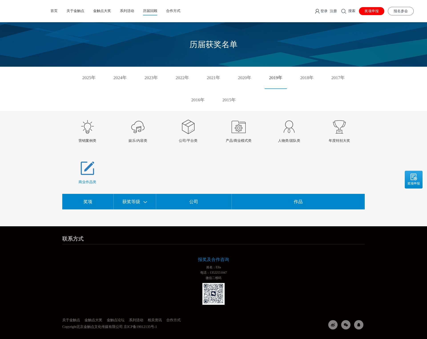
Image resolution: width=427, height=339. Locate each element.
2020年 (244, 77)
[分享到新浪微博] (333, 324)
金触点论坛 (116, 320)
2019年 (275, 77)
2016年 (198, 99)
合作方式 (173, 11)
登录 (324, 11)
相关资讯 (155, 320)
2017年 (338, 77)
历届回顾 (150, 11)
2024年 (120, 77)
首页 (54, 11)
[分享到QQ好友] (358, 324)
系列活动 (127, 11)
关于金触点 (75, 11)
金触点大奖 (102, 11)
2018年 (307, 77)
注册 (333, 11)
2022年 (182, 77)
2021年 (213, 77)
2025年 (89, 77)
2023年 (151, 77)
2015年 (229, 99)
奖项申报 (372, 11)
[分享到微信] (345, 324)
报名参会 (401, 11)
